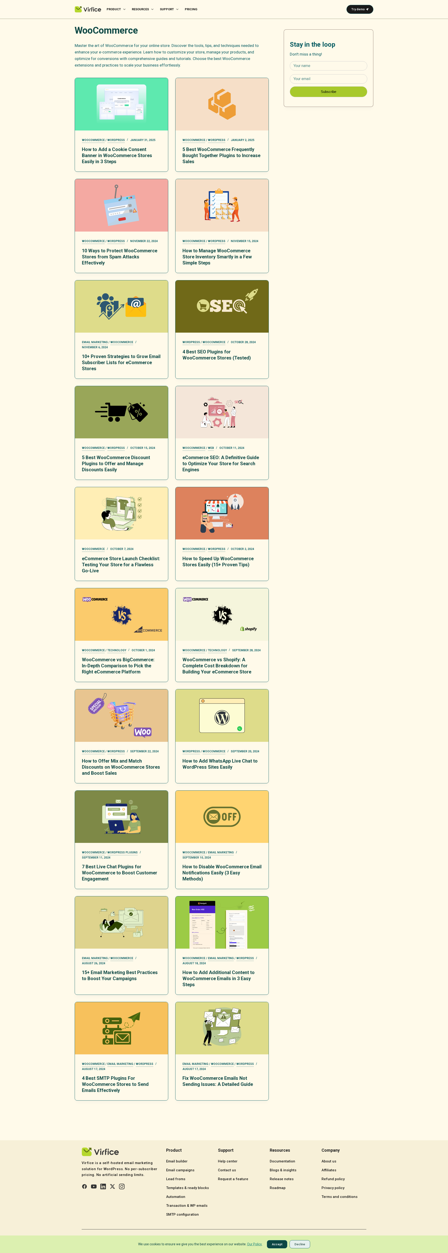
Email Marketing (95, 342)
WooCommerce (93, 140)
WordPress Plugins (122, 852)
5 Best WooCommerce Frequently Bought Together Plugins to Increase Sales (221, 155)
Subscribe (328, 92)
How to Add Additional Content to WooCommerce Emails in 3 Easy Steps (218, 978)
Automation (175, 1197)
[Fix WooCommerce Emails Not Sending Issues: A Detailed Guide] (222, 1028)
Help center (228, 1161)
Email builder (177, 1161)
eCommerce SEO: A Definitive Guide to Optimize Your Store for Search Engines (220, 463)
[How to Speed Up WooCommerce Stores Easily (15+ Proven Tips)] (222, 513)
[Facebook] (84, 1186)
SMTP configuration (182, 1214)
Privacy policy (333, 1188)
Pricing (191, 9)
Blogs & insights (283, 1170)
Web (211, 448)
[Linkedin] (103, 1186)
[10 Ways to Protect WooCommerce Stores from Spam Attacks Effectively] (121, 205)
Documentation (282, 1161)
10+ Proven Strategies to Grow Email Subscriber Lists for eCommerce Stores (121, 362)
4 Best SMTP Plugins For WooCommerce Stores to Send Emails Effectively (115, 1084)
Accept (277, 1244)
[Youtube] (94, 1186)
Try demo (358, 9)
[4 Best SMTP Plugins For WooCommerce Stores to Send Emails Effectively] (121, 1028)
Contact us (227, 1170)
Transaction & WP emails (186, 1206)
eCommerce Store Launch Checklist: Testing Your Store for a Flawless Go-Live (121, 565)
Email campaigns (180, 1170)
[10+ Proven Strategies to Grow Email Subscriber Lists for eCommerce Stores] (121, 306)
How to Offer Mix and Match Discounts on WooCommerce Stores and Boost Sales (121, 767)
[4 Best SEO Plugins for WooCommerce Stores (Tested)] (222, 306)
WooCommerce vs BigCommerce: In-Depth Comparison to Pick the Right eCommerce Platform (118, 666)
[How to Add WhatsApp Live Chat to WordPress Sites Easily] (222, 715)
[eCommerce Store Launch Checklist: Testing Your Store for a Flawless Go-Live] (121, 513)
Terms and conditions (339, 1197)
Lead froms (175, 1179)
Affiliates (329, 1170)
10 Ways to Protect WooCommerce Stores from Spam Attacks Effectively (119, 257)
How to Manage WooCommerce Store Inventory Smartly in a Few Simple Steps (217, 257)
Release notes (282, 1179)
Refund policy (333, 1179)
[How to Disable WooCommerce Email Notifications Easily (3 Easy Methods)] (222, 817)
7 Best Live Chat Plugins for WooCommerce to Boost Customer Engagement (119, 873)
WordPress (116, 140)
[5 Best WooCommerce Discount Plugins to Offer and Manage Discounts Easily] (121, 412)
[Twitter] (112, 1186)
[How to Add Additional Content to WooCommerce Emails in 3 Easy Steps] (222, 922)
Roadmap (278, 1188)
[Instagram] (122, 1186)
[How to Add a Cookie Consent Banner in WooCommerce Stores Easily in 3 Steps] (121, 104)
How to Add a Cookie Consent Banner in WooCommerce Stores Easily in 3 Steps (117, 155)
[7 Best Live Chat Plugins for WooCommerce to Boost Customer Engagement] (121, 817)
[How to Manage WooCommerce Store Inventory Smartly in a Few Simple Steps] (222, 205)
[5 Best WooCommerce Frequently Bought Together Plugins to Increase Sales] (222, 104)
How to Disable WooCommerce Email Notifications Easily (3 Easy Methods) (222, 873)
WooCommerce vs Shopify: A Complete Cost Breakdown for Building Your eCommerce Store (216, 666)
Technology (116, 650)
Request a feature (233, 1179)
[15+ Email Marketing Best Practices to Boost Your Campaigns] (121, 922)
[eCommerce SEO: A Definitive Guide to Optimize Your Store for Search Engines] (222, 412)
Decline (299, 1244)
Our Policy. (254, 1244)
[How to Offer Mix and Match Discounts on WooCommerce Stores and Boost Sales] (121, 715)
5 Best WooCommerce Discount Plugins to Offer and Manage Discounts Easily (116, 463)
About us (329, 1161)
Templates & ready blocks (187, 1188)
